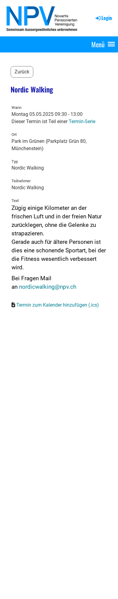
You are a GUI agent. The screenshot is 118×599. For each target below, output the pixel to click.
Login (106, 18)
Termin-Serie (82, 121)
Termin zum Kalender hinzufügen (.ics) (57, 305)
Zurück (22, 72)
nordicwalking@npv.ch (47, 287)
